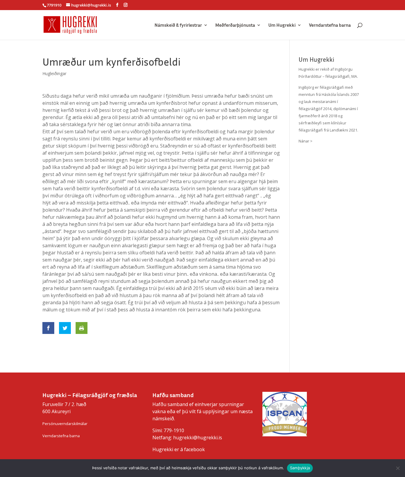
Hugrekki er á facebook (178, 449)
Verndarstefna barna (330, 25)
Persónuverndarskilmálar (64, 423)
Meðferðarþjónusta (235, 25)
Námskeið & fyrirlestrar (178, 25)
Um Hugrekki (282, 25)
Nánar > (305, 141)
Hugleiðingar (54, 73)
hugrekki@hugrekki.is (197, 437)
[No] (398, 468)
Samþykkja (300, 467)
